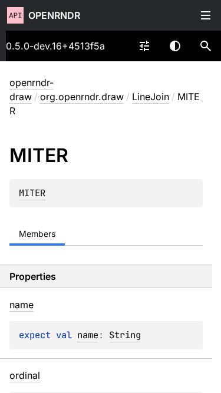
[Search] (205, 46)
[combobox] (144, 46)
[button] (205, 46)
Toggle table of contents (205, 15)
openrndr (54, 15)
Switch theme (175, 46)
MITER (32, 193)
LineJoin (150, 97)
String (125, 335)
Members (37, 234)
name (87, 335)
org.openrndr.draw (82, 97)
